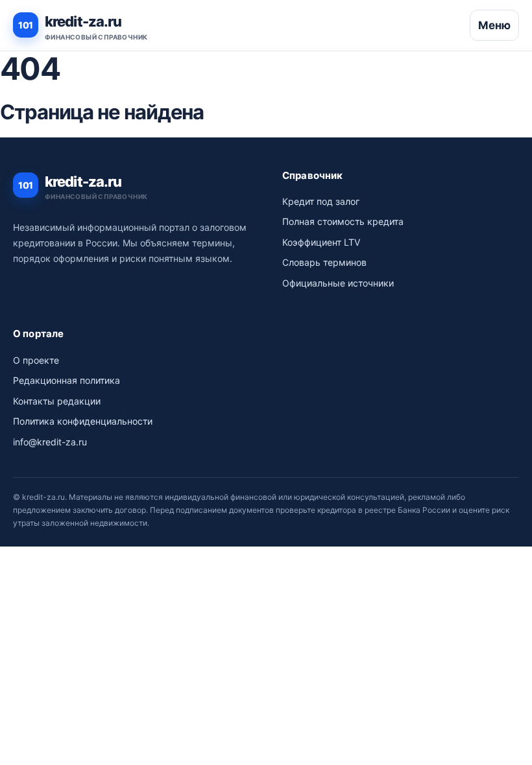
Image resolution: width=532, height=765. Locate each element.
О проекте (36, 360)
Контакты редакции (57, 400)
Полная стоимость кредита (343, 221)
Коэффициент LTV (321, 242)
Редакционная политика (66, 380)
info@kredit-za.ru (50, 441)
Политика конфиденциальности (82, 421)
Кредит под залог (320, 201)
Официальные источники (338, 282)
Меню (494, 25)
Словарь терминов (324, 262)
